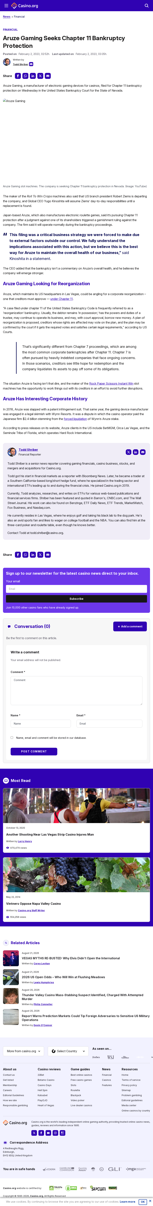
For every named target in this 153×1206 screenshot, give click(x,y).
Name (15, 715)
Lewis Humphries (44, 982)
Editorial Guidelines (13, 1095)
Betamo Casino (46, 1080)
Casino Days (44, 1085)
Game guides (80, 1069)
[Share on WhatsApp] (25, 76)
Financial (19, 16)
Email (80, 715)
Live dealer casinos (81, 1105)
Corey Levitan (42, 963)
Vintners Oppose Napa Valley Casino (33, 903)
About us (9, 1069)
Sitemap (126, 1090)
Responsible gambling (15, 1105)
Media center (129, 1105)
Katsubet (43, 1095)
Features (107, 1085)
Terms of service (131, 1080)
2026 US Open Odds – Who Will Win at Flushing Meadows (63, 977)
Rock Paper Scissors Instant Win (111, 383)
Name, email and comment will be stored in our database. (51, 737)
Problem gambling (132, 1095)
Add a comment (130, 626)
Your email (13, 581)
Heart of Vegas (46, 1105)
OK (143, 1201)
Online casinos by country (136, 1110)
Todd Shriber (20, 64)
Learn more (127, 1201)
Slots (73, 1085)
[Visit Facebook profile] (41, 1133)
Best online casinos (81, 1074)
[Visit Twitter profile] (34, 1133)
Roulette (75, 1090)
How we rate (10, 1100)
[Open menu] (6, 5)
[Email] (143, 452)
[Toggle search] (146, 5)
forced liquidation (75, 419)
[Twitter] (128, 452)
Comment (18, 672)
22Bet (41, 1074)
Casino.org (36, 1196)
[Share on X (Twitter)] (40, 76)
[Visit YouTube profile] (48, 1133)
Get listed (8, 1080)
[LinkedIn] (135, 452)
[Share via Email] (48, 76)
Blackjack (76, 1095)
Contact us (9, 1074)
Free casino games (81, 1080)
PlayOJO (42, 1100)
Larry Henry (25, 841)
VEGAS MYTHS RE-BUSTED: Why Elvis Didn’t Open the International (71, 958)
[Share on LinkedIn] (33, 76)
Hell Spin (42, 1090)
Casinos (106, 1080)
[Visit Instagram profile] (55, 1133)
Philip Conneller (43, 1004)
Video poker (77, 1100)
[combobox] (23, 1051)
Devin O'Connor (43, 1025)
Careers (7, 1090)
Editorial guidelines (132, 1100)
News (6, 16)
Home (125, 1074)
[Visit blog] (62, 1133)
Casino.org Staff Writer (31, 910)
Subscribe (76, 598)
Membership (10, 1085)
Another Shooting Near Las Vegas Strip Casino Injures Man (50, 834)
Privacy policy (129, 1085)
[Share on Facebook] (18, 76)
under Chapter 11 (61, 299)
